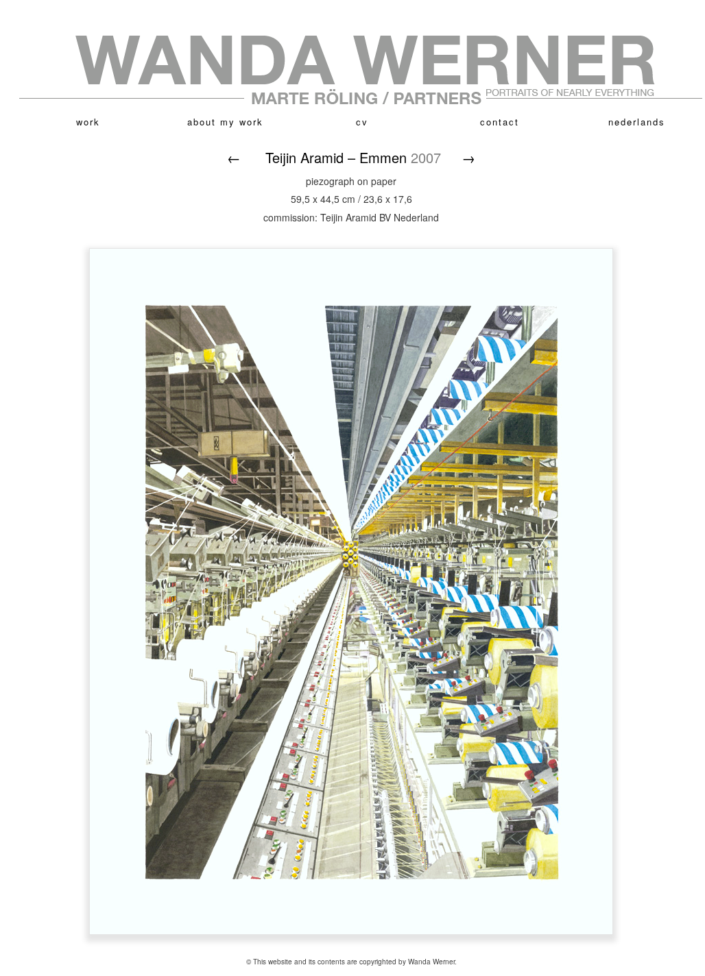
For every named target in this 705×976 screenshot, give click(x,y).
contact (499, 121)
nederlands (636, 121)
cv (362, 121)
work (88, 121)
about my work (225, 121)
